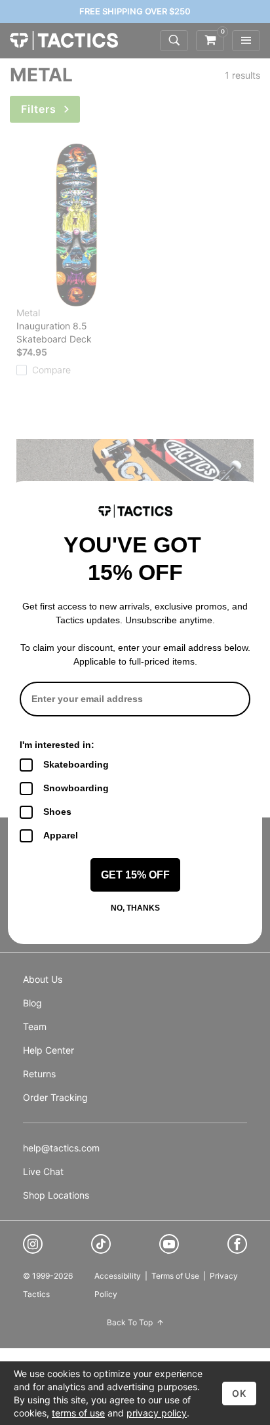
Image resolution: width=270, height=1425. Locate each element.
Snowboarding (76, 788)
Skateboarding (76, 764)
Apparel (60, 835)
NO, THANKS (135, 908)
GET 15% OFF (135, 874)
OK (239, 1393)
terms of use (78, 1412)
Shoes (57, 811)
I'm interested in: (57, 744)
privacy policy (156, 1412)
